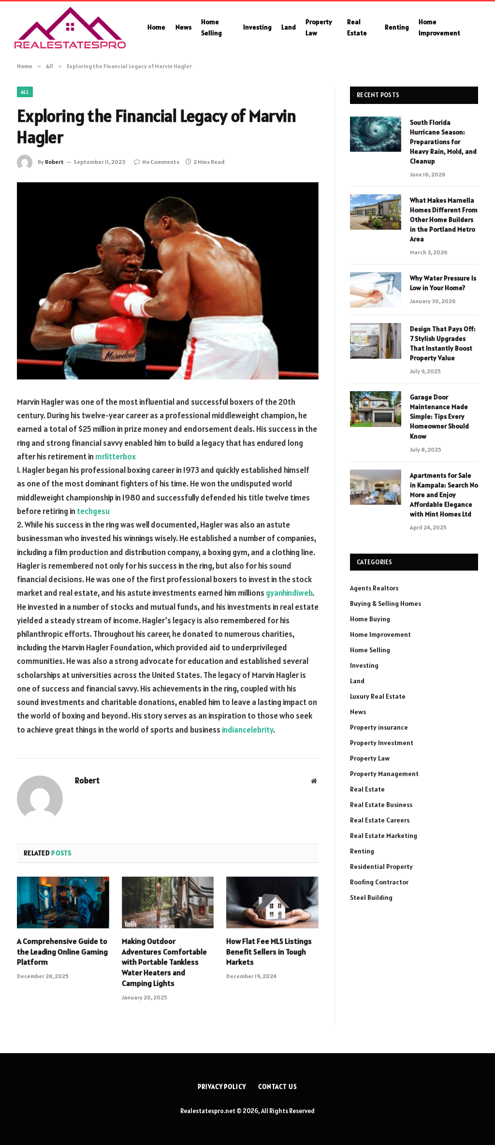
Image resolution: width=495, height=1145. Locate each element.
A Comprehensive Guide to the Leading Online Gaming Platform (62, 951)
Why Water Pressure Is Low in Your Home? (443, 283)
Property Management (384, 773)
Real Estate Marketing (383, 835)
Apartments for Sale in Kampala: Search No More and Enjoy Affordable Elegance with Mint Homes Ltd (444, 494)
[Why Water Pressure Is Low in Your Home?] (375, 290)
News (183, 27)
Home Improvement (439, 27)
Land (288, 27)
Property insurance (379, 727)
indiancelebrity (247, 729)
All (25, 91)
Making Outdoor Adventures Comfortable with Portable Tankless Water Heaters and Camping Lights (164, 962)
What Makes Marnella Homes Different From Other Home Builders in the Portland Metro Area (444, 219)
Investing (257, 27)
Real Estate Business (381, 804)
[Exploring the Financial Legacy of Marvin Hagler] (168, 281)
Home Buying (370, 619)
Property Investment (381, 742)
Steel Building (371, 897)
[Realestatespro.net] (70, 27)
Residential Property (381, 866)
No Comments (160, 161)
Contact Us (277, 1087)
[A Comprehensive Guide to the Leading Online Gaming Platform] (63, 902)
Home (156, 27)
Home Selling (211, 27)
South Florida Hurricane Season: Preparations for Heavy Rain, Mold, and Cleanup (443, 141)
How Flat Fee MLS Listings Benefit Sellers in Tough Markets (269, 951)
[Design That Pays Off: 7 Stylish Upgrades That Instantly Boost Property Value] (375, 340)
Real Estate (357, 27)
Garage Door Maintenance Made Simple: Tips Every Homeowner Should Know (439, 416)
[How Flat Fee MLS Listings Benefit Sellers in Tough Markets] (272, 902)
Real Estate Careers (379, 820)
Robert (54, 161)
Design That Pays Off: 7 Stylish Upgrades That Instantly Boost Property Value (443, 343)
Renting (397, 27)
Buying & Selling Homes (385, 603)
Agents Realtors (374, 588)
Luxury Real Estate (378, 696)
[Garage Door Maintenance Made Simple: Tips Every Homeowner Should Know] (375, 408)
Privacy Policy (222, 1087)
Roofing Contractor (379, 882)
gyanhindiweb (289, 592)
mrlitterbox (115, 456)
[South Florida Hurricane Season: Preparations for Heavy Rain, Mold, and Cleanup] (375, 134)
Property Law (319, 27)
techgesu (93, 511)
